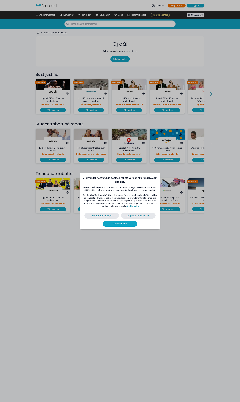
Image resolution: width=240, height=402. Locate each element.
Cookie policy (132, 206)
